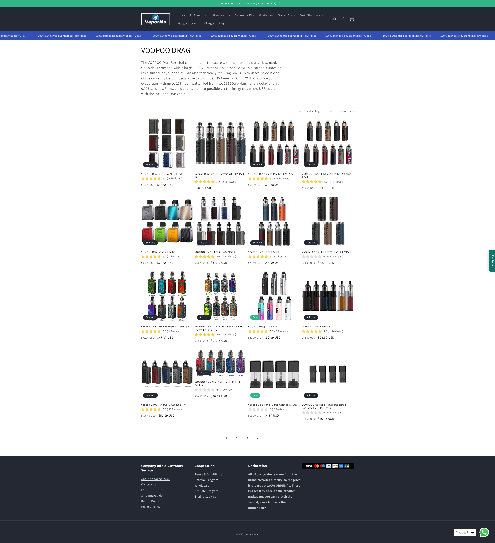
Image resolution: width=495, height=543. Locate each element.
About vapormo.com (155, 479)
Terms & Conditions (208, 474)
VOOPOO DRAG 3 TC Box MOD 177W (161, 174)
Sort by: (297, 111)
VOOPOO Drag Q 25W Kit (316, 326)
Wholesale (202, 486)
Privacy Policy (150, 507)
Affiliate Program (206, 491)
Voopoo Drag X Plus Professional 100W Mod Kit (219, 175)
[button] (198, 15)
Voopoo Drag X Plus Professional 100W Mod (326, 252)
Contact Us (148, 484)
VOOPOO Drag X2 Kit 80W (262, 326)
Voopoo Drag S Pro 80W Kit (263, 252)
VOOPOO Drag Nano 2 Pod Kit (158, 252)
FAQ (144, 490)
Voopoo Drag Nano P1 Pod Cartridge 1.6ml (272, 404)
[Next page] (268, 438)
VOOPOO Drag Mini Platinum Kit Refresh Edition (218, 384)
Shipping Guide (152, 496)
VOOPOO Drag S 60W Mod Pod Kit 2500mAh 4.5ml (326, 175)
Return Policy (150, 501)
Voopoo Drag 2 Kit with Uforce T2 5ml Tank (165, 326)
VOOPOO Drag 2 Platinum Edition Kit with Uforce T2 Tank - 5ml (218, 328)
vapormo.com (251, 534)
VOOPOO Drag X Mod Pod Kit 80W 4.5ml (271, 174)
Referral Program (206, 480)
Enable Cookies (205, 497)
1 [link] (226, 438)
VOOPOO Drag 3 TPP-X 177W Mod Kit (215, 252)
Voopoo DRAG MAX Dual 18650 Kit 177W (163, 404)
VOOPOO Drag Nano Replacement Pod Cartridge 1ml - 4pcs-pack (324, 406)
